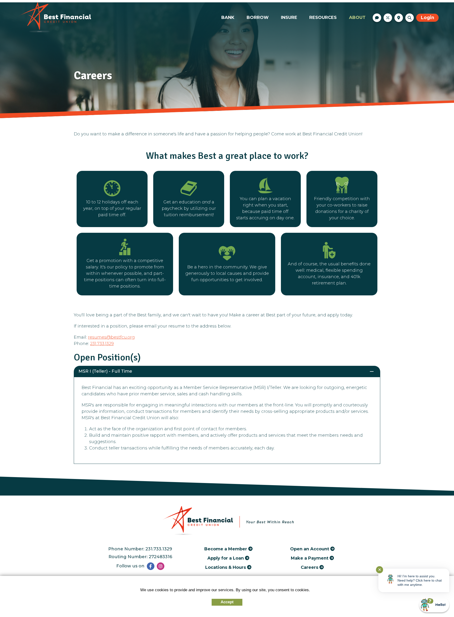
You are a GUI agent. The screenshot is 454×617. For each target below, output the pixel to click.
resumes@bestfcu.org (111, 337)
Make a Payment (309, 558)
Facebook (150, 566)
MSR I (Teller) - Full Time (105, 371)
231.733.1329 (102, 343)
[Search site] (409, 17)
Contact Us (377, 17)
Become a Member (225, 549)
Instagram (160, 566)
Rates (388, 17)
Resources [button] (323, 17)
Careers (309, 567)
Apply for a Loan (225, 558)
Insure (289, 17)
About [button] (357, 17)
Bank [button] (227, 17)
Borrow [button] (258, 17)
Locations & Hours (398, 17)
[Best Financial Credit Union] (53, 17)
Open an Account (309, 549)
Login (427, 17)
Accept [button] (227, 602)
